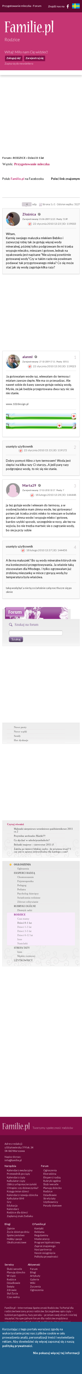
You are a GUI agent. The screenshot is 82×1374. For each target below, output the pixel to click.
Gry (9, 1201)
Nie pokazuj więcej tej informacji (56, 1353)
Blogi (33, 1272)
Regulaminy (41, 1235)
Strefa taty (49, 1198)
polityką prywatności (17, 1346)
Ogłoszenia (23, 868)
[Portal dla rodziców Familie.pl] (29, 34)
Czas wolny (13, 1297)
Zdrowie (12, 1289)
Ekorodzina (49, 1173)
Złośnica (29, 214)
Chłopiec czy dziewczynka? (22, 1187)
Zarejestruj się (35, 58)
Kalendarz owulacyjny (20, 1170)
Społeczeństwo (15, 1235)
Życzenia (35, 1286)
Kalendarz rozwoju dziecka (22, 1194)
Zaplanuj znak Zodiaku (20, 1216)
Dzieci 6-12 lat (25, 935)
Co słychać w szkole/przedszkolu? (32, 840)
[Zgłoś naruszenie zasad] (30, 223)
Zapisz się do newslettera (19, 63)
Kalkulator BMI (15, 1198)
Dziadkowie (50, 1194)
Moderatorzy (42, 1238)
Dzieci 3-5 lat (24, 931)
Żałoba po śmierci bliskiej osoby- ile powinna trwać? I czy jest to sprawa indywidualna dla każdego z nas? (42, 850)
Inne (19, 939)
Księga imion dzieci (18, 1191)
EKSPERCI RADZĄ (24, 873)
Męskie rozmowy (26, 956)
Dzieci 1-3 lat (24, 927)
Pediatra (21, 889)
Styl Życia (12, 1293)
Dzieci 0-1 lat (36, 157)
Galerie (34, 1279)
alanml (27, 357)
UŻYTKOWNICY (23, 960)
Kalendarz (13, 1208)
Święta (10, 1286)
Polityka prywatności (46, 1256)
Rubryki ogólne (52, 1180)
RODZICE (19, 157)
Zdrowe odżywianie (27, 901)
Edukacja (12, 1205)
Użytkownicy (50, 1201)
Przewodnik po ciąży (18, 1173)
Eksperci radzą (52, 1177)
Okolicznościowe (16, 1242)
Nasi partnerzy (43, 1249)
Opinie (11, 1228)
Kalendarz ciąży (16, 1177)
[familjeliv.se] (76, 6)
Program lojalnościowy (47, 1242)
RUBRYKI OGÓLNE (25, 906)
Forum (6, 157)
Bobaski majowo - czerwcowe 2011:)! (34, 844)
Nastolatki (22, 943)
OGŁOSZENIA (22, 864)
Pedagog (21, 885)
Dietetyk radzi (24, 910)
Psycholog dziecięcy (28, 893)
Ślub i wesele (51, 1184)
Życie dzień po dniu (18, 1231)
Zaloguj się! (13, 58)
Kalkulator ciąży (16, 1180)
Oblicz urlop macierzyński (22, 1184)
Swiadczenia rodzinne (28, 897)
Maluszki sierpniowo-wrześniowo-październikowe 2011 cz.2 (43, 830)
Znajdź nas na (56, 6)
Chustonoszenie (25, 877)
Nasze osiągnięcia (44, 1252)
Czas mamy (23, 918)
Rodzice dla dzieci (17, 1212)
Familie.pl (17, 179)
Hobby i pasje (14, 1238)
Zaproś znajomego (44, 1245)
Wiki (32, 1282)
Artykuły (35, 1275)
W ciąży (11, 1275)
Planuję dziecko (52, 1187)
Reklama (39, 1231)
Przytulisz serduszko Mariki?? (29, 835)
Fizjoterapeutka (25, 881)
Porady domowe (52, 1205)
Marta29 (29, 485)
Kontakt (39, 1228)
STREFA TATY (22, 947)
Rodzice (48, 1191)
